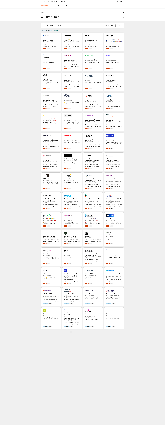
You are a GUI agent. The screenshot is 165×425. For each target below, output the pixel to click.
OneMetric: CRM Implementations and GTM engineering (91, 159)
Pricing (68, 5)
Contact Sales (62, 1)
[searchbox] (104, 17)
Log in (117, 1)
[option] (48, 25)
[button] (122, 12)
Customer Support (53, 1)
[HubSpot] (44, 6)
